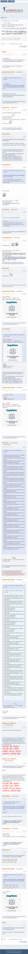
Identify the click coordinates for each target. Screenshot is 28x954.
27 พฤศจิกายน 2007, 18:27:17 (7, 446)
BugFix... (17, 200)
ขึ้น (2, 939)
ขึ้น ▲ (21, 950)
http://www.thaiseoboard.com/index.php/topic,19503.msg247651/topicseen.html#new (13, 856)
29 (10, 44)
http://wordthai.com (10, 571)
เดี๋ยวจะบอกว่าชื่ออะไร (10, 723)
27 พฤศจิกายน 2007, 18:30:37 (7, 582)
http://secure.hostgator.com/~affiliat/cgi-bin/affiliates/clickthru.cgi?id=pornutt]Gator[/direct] (13, 263)
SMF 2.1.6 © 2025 (10, 952)
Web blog (4, 823)
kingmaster (7, 165)
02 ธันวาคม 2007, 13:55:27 (7, 852)
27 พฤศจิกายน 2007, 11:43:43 (7, 270)
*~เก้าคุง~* (4, 26)
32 (16, 44)
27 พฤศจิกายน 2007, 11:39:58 (7, 240)
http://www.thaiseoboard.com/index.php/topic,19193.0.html (13, 140)
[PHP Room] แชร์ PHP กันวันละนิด (11, 822)
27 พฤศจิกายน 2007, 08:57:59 (7, 74)
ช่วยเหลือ (8, 950)
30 (12, 44)
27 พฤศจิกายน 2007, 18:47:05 (7, 727)
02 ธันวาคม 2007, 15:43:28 (7, 871)
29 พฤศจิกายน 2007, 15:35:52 (7, 830)
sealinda (9, 24)
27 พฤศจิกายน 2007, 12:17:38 (7, 389)
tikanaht (6, 209)
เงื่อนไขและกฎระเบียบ (15, 950)
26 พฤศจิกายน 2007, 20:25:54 (7, 54)
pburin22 (21, 24)
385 (21, 44)
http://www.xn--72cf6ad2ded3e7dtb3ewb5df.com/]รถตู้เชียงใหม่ (10, 203)
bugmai (17, 24)
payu (5, 51)
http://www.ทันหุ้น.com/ (18, 151)
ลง (1, 43)
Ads (5, 922)
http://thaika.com (14, 573)
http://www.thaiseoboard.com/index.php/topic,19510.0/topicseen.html (13, 928)
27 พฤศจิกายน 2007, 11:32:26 (7, 167)
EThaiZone (7, 796)
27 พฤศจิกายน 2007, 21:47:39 (7, 798)
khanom (12, 26)
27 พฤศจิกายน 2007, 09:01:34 (7, 109)
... (9, 44)
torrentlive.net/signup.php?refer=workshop (11, 149)
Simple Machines (17, 952)
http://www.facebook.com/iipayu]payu (14, 66)
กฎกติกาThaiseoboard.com (8, 102)
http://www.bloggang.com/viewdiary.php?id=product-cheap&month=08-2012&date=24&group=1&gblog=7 (12, 155)
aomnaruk (7, 850)
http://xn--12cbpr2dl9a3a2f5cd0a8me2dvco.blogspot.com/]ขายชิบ (14, 743)
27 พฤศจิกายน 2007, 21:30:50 (7, 763)
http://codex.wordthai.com (11, 572)
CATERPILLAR (8, 237)
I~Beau (8, 26)
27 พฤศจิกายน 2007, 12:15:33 (7, 331)
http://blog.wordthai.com (11, 575)
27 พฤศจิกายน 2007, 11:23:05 (7, 136)
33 (17, 44)
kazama (6, 443)
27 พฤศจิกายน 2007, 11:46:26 (7, 293)
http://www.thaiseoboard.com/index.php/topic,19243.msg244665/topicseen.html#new (13, 766)
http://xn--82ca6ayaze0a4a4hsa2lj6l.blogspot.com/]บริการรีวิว (13, 740)
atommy (6, 268)
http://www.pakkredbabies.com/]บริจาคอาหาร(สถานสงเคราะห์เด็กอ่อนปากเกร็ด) (12, 128)
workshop (7, 134)
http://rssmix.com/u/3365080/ (12, 160)
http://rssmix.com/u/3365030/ (12, 158)
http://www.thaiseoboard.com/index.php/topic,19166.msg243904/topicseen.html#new (13, 60)
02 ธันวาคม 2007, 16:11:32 (7, 924)
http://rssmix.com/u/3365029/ (12, 157)
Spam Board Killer (9, 72)
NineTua (13, 24)
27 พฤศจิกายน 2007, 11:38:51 (7, 211)
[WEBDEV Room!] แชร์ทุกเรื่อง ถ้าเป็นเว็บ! (12, 821)
